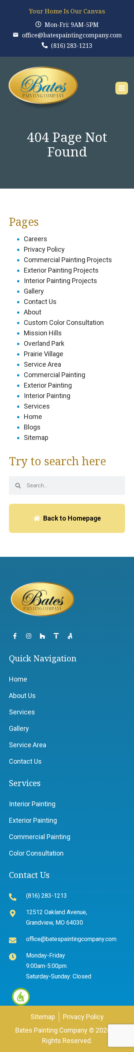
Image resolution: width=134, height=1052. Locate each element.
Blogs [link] (32, 427)
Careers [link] (35, 239)
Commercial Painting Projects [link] (68, 260)
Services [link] (37, 406)
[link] (21, 997)
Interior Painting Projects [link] (60, 281)
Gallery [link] (34, 291)
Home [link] (33, 417)
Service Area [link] (42, 364)
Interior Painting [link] (47, 396)
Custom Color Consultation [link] (64, 322)
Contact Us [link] (40, 301)
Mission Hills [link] (43, 333)
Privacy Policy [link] (44, 249)
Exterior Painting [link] (48, 385)
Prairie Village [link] (43, 354)
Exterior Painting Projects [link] (61, 270)
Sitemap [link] (36, 437)
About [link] (32, 312)
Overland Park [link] (44, 343)
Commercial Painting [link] (54, 375)
